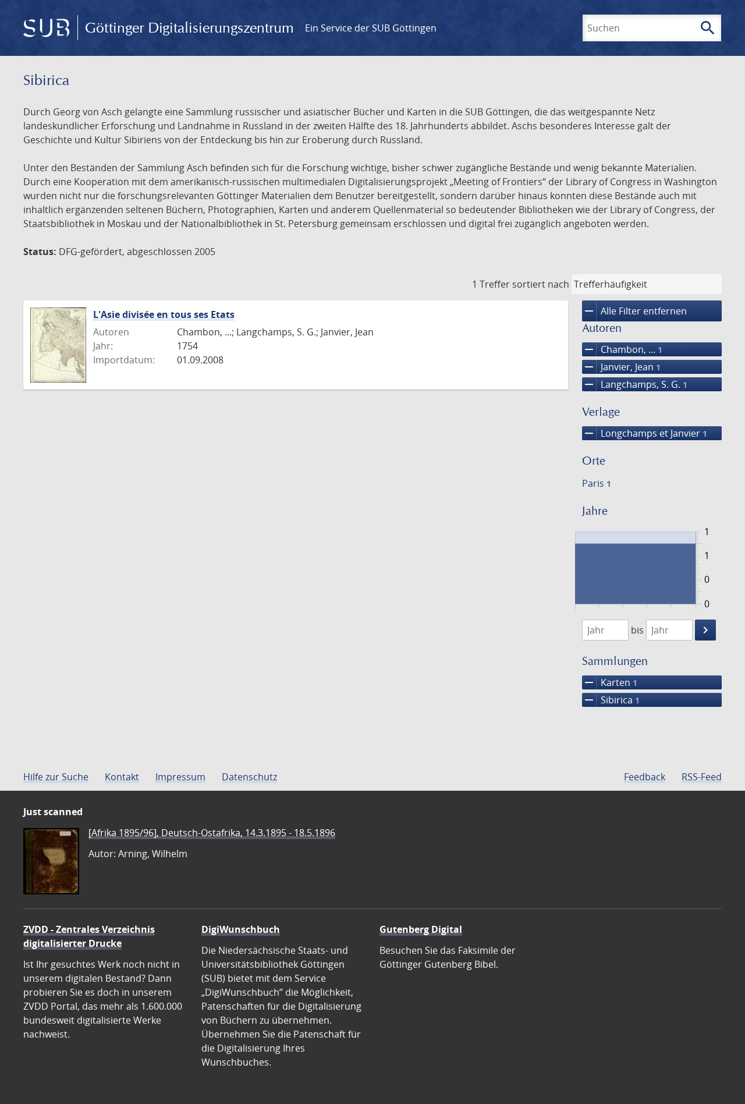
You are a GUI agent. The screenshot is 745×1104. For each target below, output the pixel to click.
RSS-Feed (702, 776)
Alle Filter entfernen (634, 311)
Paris (596, 483)
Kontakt (122, 776)
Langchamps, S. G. (634, 384)
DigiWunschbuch (240, 929)
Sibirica (611, 700)
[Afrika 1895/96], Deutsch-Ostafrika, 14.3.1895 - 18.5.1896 (211, 832)
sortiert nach (540, 284)
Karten (609, 682)
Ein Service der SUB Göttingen (371, 28)
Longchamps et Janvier (644, 433)
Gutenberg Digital (420, 929)
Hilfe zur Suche (55, 776)
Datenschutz (249, 776)
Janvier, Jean (621, 367)
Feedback (644, 776)
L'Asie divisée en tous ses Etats (164, 314)
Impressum (180, 776)
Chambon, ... (622, 349)
